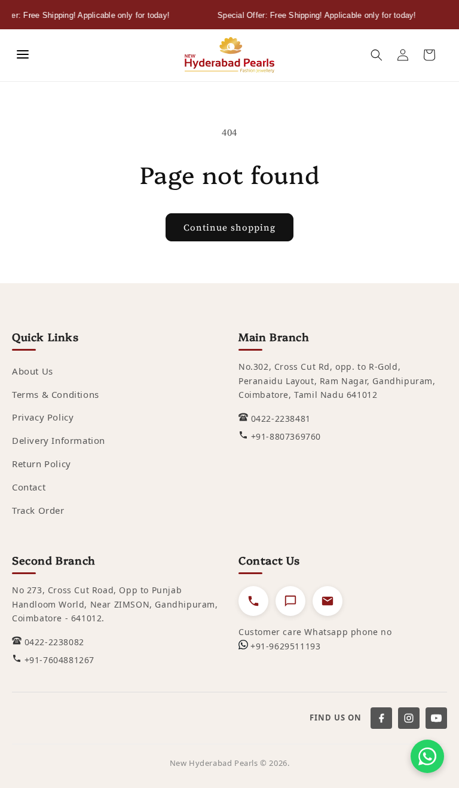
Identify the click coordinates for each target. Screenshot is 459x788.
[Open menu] (22, 55)
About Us (32, 371)
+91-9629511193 (285, 646)
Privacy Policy (43, 417)
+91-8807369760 (286, 436)
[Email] (327, 601)
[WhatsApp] (427, 756)
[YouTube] (436, 718)
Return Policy (41, 464)
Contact (28, 487)
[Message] (290, 601)
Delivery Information (58, 440)
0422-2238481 (281, 418)
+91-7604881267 (59, 660)
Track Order (38, 510)
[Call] (253, 601)
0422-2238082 (54, 642)
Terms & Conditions (55, 394)
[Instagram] (409, 718)
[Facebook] (381, 718)
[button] (376, 55)
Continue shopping (229, 227)
